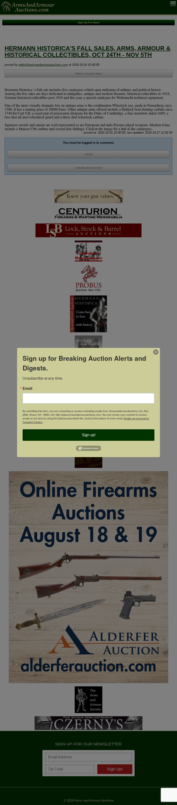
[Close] (156, 352)
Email (27, 388)
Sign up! (88, 435)
